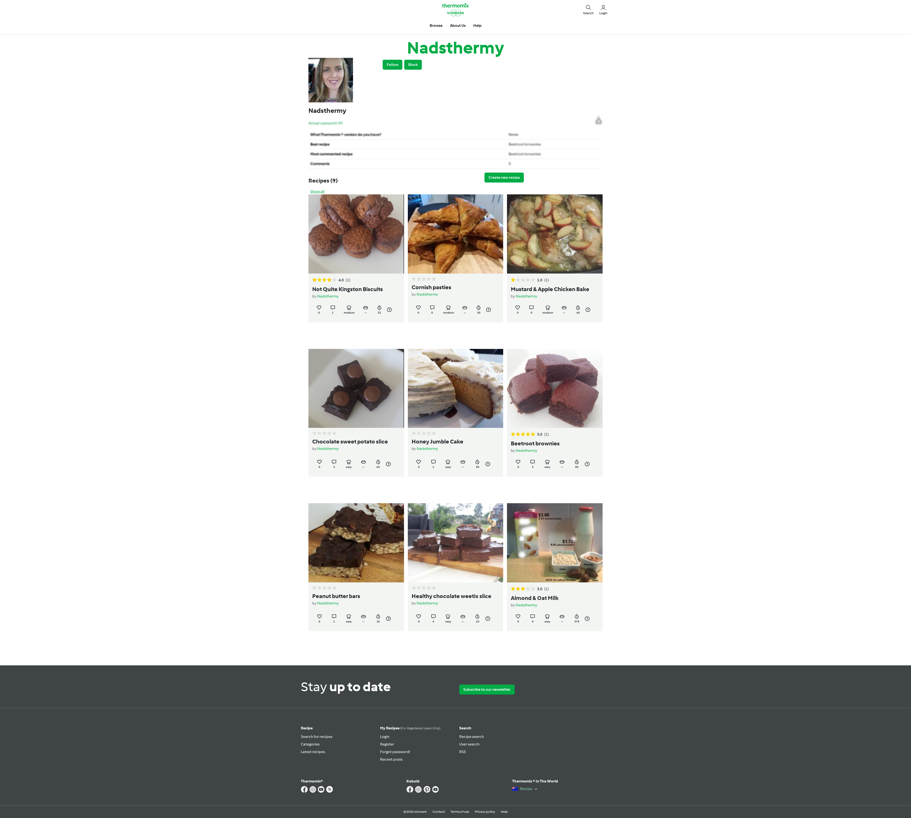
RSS (462, 751)
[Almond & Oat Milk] (555, 542)
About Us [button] (458, 25)
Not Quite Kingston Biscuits (347, 289)
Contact (438, 812)
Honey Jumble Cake (437, 441)
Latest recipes (313, 751)
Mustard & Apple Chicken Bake (550, 289)
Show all (317, 191)
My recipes (410, 728)
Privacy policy (485, 812)
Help (504, 812)
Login (384, 736)
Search (465, 728)
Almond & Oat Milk (534, 597)
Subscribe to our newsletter (487, 689)
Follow (392, 64)
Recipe (307, 728)
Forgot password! (395, 751)
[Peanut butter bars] (356, 542)
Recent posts (391, 759)
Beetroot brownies (525, 144)
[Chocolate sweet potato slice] (356, 388)
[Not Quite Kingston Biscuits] (356, 234)
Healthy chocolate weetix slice (451, 596)
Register (387, 744)
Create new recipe (504, 177)
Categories (310, 744)
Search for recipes (316, 736)
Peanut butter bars (336, 596)
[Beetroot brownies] (555, 388)
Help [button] (477, 25)
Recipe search (471, 736)
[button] (588, 9)
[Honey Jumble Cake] (455, 388)
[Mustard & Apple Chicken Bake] (555, 234)
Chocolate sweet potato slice (350, 441)
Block (413, 64)
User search (469, 744)
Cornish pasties (431, 287)
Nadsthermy (328, 296)
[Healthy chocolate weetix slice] (455, 542)
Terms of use (460, 812)
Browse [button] (436, 25)
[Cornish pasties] (455, 234)
